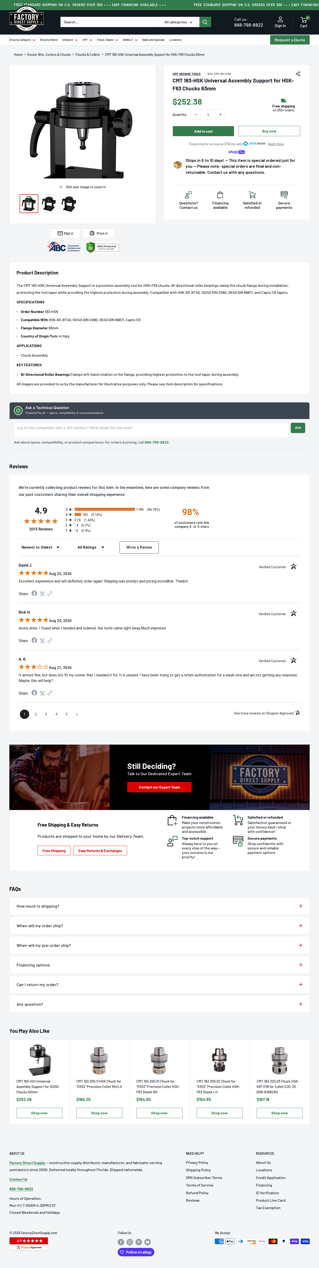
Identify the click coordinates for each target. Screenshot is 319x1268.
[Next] (310, 1082)
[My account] (280, 19)
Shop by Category (20, 39)
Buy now (269, 131)
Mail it (68, 233)
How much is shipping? (38, 906)
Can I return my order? (37, 984)
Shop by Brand (49, 39)
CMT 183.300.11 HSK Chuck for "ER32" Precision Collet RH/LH (99, 1084)
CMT (85, 39)
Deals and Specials (153, 39)
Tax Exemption (268, 1207)
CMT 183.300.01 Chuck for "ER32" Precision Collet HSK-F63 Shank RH (158, 1086)
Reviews (193, 1200)
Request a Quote (290, 39)
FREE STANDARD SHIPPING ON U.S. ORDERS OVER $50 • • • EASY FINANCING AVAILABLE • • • (90, 5)
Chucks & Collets (87, 54)
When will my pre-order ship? (44, 945)
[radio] (115, 509)
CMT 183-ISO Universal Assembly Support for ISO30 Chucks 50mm (37, 1086)
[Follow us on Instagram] (130, 1242)
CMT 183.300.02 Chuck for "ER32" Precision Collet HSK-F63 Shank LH (218, 1086)
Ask (298, 428)
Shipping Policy (198, 1170)
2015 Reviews (46, 529)
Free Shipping (54, 850)
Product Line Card (270, 1200)
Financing (264, 1185)
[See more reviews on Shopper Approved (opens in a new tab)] (50, 594)
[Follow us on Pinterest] (138, 1242)
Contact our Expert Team (159, 787)
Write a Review (139, 547)
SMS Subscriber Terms (204, 1177)
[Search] (205, 22)
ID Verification (267, 1192)
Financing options (33, 964)
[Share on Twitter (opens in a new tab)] (42, 594)
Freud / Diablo (105, 39)
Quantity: (180, 114)
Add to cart (203, 131)
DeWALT (128, 39)
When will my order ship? (40, 925)
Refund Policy (197, 1192)
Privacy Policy (197, 1162)
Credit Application (271, 1177)
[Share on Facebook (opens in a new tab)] (34, 594)
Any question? (30, 1004)
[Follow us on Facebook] (121, 1242)
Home (18, 54)
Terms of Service (199, 1185)
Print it (102, 233)
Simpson (67, 39)
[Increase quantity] (220, 114)
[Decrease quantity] (196, 114)
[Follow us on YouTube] (147, 1242)
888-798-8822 (248, 22)
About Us (263, 1162)
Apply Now (276, 144)
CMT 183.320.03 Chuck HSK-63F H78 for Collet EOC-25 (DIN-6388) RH (278, 1086)
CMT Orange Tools (187, 74)
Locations (175, 39)
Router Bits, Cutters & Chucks (49, 54)
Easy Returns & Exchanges (100, 850)
